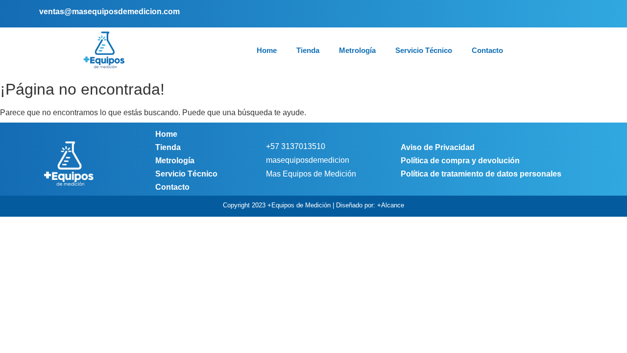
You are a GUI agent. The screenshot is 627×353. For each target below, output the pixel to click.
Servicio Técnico (423, 50)
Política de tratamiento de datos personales (481, 174)
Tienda (307, 50)
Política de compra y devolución (460, 160)
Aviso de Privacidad (438, 147)
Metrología (357, 50)
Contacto (487, 50)
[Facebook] (549, 13)
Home (267, 50)
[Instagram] (564, 13)
